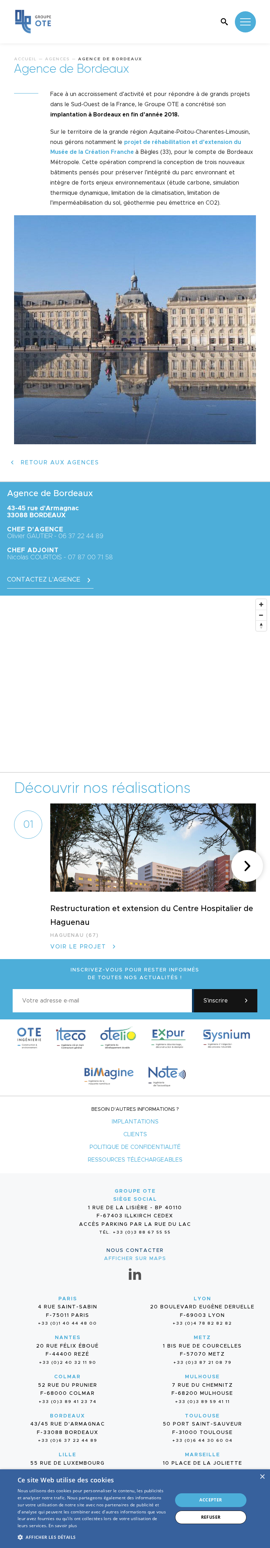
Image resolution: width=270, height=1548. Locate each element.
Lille (67, 1454)
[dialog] (135, 1508)
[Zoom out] (261, 615)
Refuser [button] (211, 1517)
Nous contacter (135, 1250)
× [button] (262, 1477)
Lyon (202, 1298)
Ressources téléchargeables (135, 1160)
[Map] (135, 684)
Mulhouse (202, 1376)
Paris (67, 1298)
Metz (202, 1337)
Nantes (68, 1337)
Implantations (135, 1122)
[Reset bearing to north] (261, 625)
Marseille (202, 1454)
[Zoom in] (261, 604)
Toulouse (202, 1416)
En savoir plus (63, 1526)
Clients (135, 1134)
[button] (247, 866)
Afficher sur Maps (135, 1258)
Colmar (67, 1376)
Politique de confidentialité (135, 1147)
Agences (57, 59)
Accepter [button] (210, 1500)
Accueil (25, 59)
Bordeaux (67, 1416)
